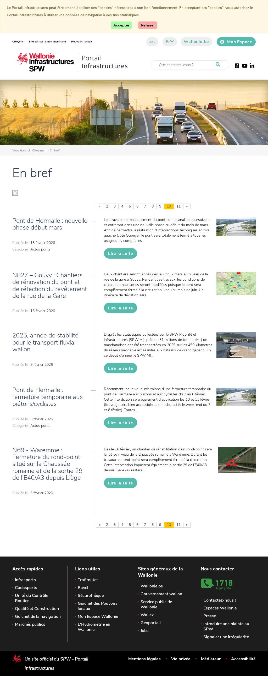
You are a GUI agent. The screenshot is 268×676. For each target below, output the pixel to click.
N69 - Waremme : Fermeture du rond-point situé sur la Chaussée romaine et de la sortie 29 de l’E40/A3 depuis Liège (47, 464)
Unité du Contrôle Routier (31, 598)
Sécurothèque (91, 595)
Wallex (147, 615)
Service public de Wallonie (156, 604)
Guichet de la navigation (38, 616)
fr (168, 42)
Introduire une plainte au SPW (226, 626)
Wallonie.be (196, 42)
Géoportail (151, 622)
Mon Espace (239, 42)
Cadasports (26, 587)
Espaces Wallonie (220, 608)
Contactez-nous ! (219, 600)
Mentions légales (144, 659)
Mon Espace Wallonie (98, 616)
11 (178, 206)
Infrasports (25, 579)
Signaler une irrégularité (226, 637)
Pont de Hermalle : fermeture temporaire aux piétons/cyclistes (47, 397)
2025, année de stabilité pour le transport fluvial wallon (45, 342)
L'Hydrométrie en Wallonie (94, 627)
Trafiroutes (88, 579)
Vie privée (181, 659)
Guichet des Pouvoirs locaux (98, 606)
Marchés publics (30, 624)
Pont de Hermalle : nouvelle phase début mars (49, 224)
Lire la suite (120, 254)
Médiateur (211, 659)
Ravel (83, 587)
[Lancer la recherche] (219, 64)
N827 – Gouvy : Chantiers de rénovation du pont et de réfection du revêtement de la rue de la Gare (49, 285)
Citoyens (18, 41)
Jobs (145, 630)
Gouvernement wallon (161, 594)
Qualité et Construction (37, 608)
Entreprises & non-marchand (47, 41)
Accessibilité (243, 659)
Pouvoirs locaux (81, 41)
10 (169, 206)
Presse (209, 616)
